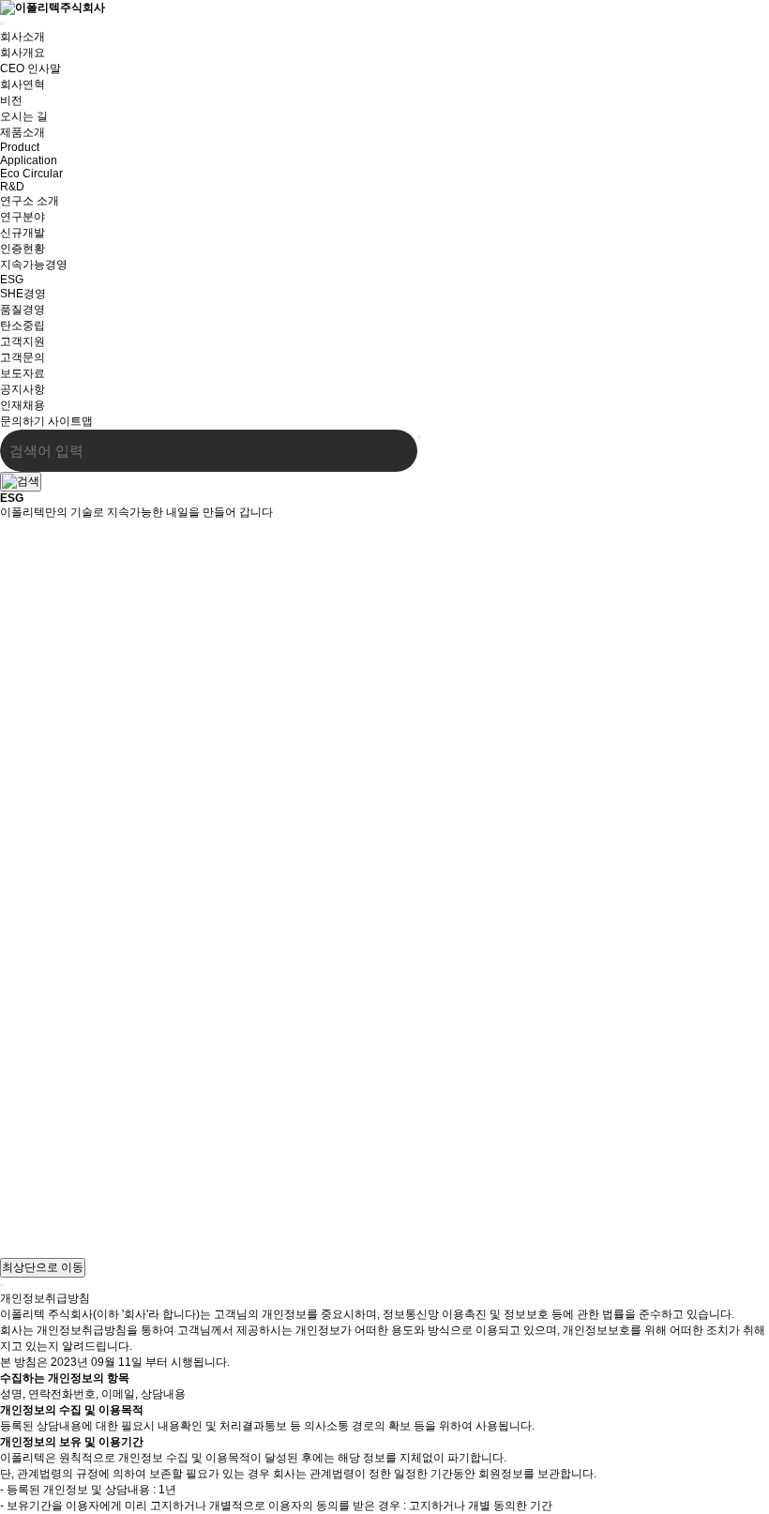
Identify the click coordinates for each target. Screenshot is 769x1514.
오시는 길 (24, 1221)
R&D (12, 186)
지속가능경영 (34, 264)
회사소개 (22, 36)
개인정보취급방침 (45, 1205)
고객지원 (22, 341)
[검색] (389, 451)
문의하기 (22, 421)
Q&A (11, 1236)
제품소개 (22, 132)
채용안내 (22, 1250)
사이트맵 (70, 421)
